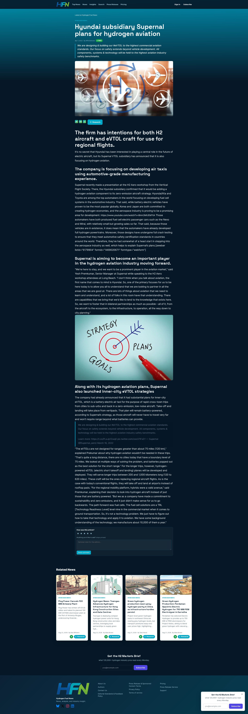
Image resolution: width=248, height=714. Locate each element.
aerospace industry (130, 210)
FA (76, 121)
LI (84, 121)
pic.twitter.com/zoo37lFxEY (131, 439)
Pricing (123, 4)
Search (101, 4)
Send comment (84, 552)
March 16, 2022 (105, 443)
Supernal (122, 273)
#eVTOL (116, 425)
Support (163, 690)
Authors (101, 687)
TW (80, 121)
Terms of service (135, 693)
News (85, 4)
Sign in (177, 4)
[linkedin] (72, 706)
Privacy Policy (134, 689)
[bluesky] (57, 706)
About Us (102, 684)
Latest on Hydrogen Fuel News (86, 15)
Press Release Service (169, 687)
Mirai (83, 223)
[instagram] (67, 706)
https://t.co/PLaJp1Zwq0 (104, 439)
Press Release (112, 4)
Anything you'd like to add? (91, 537)
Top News (76, 4)
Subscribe (187, 4)
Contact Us (102, 690)
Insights (93, 4)
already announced (107, 397)
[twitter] (62, 706)
